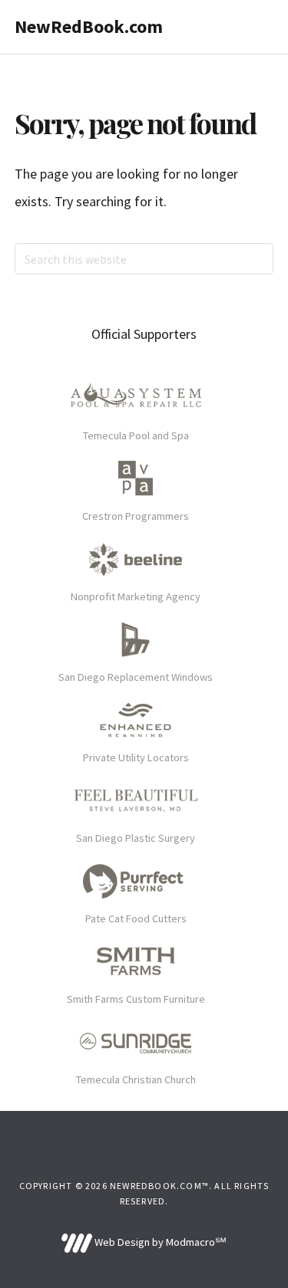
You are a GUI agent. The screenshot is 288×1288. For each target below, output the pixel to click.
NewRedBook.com (89, 26)
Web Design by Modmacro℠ (159, 1242)
